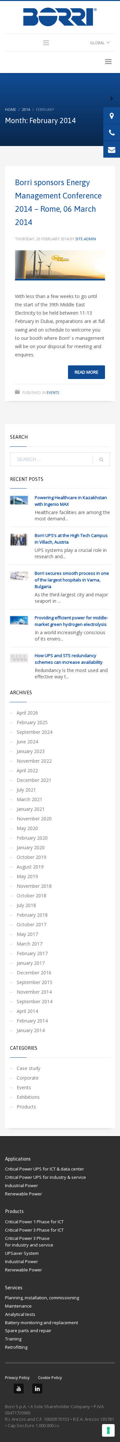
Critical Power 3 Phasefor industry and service (29, 1241)
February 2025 (32, 722)
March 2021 (29, 799)
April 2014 (27, 1011)
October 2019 (31, 857)
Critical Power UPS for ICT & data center (44, 1169)
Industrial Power (21, 1185)
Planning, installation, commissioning (42, 1298)
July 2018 (26, 905)
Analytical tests (20, 1314)
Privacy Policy (17, 1377)
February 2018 (32, 915)
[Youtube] (19, 1389)
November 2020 (34, 818)
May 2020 (27, 828)
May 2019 (27, 876)
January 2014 (31, 1030)
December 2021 (34, 780)
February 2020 (32, 838)
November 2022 (34, 761)
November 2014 (34, 992)
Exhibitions (28, 1097)
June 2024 (27, 741)
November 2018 (34, 886)
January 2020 (31, 847)
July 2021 (26, 790)
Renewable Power (23, 1194)
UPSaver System (22, 1253)
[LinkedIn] (37, 1389)
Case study (28, 1068)
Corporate (28, 1078)
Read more (86, 372)
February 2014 (32, 1021)
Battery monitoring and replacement (41, 1323)
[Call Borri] (111, 132)
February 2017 (32, 953)
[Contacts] (111, 115)
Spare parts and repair (28, 1330)
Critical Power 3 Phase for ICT (34, 1230)
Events (53, 392)
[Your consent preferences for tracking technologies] (108, 1430)
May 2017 (27, 934)
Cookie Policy (50, 1377)
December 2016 (34, 972)
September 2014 (34, 1001)
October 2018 (31, 895)
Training (13, 1339)
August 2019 (30, 867)
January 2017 (31, 963)
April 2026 (27, 713)
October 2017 (31, 924)
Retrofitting (16, 1347)
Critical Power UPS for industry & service (45, 1177)
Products (26, 1106)
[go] (101, 460)
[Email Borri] (111, 149)
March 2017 (29, 944)
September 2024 (34, 732)
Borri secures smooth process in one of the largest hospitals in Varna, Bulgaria (72, 579)
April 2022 (27, 770)
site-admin (85, 238)
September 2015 (34, 982)
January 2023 (31, 751)
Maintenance (18, 1306)
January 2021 (31, 809)
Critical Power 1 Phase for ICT (34, 1222)
